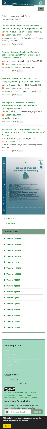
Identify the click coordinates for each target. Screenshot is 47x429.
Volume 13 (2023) (14, 256)
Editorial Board (10, 357)
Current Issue (9, 223)
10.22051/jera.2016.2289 (15, 115)
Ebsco (6, 379)
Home (6, 350)
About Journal (10, 354)
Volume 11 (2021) (14, 268)
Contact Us (8, 365)
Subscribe (37, 412)
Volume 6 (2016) (13, 297)
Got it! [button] (7, 426)
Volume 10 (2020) (14, 274)
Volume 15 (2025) (14, 244)
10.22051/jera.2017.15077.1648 (18, 64)
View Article (6, 44)
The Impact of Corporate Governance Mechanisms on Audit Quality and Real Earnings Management (19, 105)
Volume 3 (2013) (13, 315)
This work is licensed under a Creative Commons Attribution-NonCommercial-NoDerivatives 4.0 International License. (21, 395)
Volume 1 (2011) (13, 327)
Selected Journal (11, 383)
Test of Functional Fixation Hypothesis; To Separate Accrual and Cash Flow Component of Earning (23, 132)
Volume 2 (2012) (13, 321)
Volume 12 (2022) (14, 262)
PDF (17, 44)
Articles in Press (10, 218)
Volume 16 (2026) (14, 238)
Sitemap (7, 368)
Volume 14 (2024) (14, 250)
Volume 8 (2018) (13, 286)
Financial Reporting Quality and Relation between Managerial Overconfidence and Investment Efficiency (21, 55)
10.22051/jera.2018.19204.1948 (18, 35)
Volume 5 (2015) (13, 303)
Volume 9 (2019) (13, 280)
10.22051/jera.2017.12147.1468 (18, 88)
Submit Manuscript (12, 361)
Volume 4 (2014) (13, 309)
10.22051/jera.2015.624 (15, 141)
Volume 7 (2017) (13, 292)
